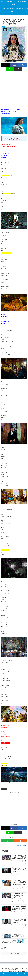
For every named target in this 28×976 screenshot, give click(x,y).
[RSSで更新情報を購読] (20, 840)
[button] (18, 69)
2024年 (4, 788)
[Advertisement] (14, 90)
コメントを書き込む (14, 953)
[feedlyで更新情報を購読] (7, 840)
